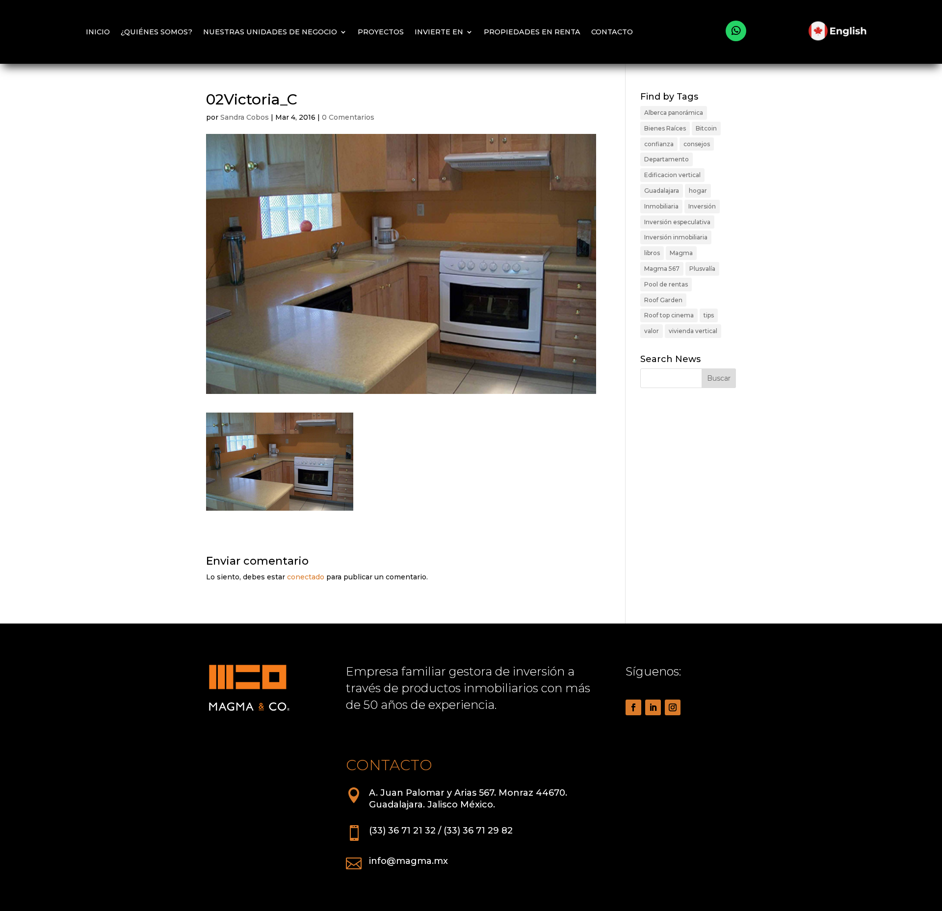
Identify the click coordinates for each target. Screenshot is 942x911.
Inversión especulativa (677, 222)
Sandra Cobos (244, 117)
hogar (698, 190)
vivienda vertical (693, 331)
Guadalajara (661, 190)
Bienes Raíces (665, 128)
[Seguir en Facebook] (633, 707)
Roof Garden (663, 300)
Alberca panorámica (673, 112)
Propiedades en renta (532, 31)
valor (651, 331)
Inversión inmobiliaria (675, 237)
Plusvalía (702, 268)
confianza (659, 144)
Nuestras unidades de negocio (270, 31)
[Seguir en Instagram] (672, 707)
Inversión (702, 206)
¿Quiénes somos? (156, 31)
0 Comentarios (348, 117)
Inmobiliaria (661, 206)
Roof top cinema (669, 315)
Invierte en (439, 31)
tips (709, 315)
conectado (305, 577)
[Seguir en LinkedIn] (653, 707)
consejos (696, 144)
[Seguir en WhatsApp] (736, 31)
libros (652, 253)
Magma (681, 253)
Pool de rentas (666, 284)
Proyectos (381, 31)
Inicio (98, 31)
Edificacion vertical (672, 175)
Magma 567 (662, 268)
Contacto (612, 31)
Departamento (666, 159)
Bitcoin (706, 128)
